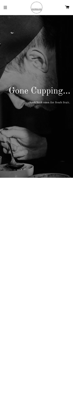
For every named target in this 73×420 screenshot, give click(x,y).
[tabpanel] (36, 96)
